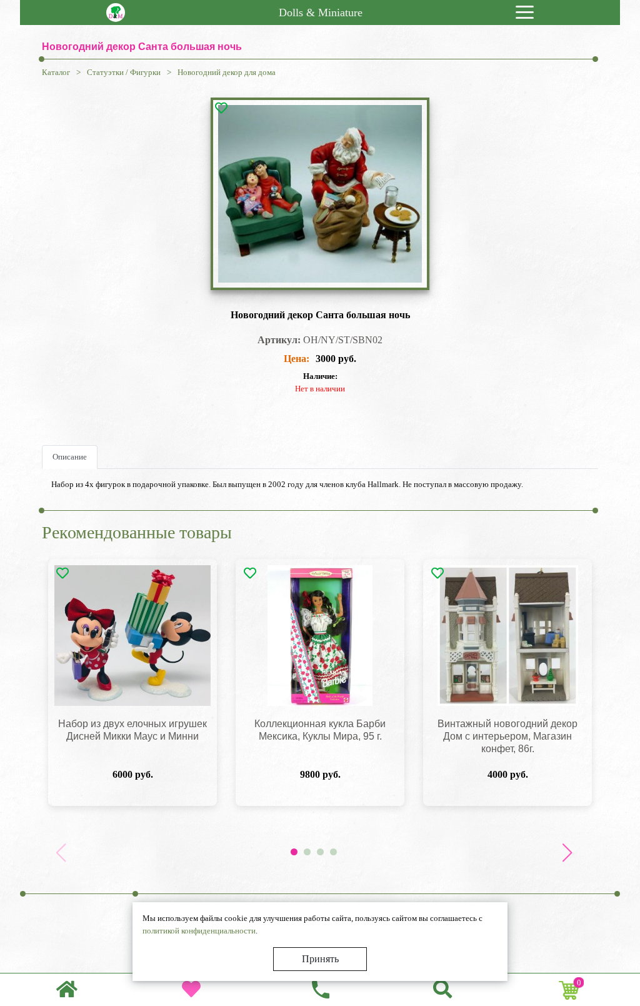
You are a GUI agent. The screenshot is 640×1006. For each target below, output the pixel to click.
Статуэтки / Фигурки (124, 72)
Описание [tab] (69, 456)
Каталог (56, 72)
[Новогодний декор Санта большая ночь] (320, 194)
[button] (567, 853)
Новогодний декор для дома (227, 72)
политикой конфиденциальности (199, 930)
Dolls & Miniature (320, 12)
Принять (320, 958)
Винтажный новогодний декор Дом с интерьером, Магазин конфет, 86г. (508, 736)
